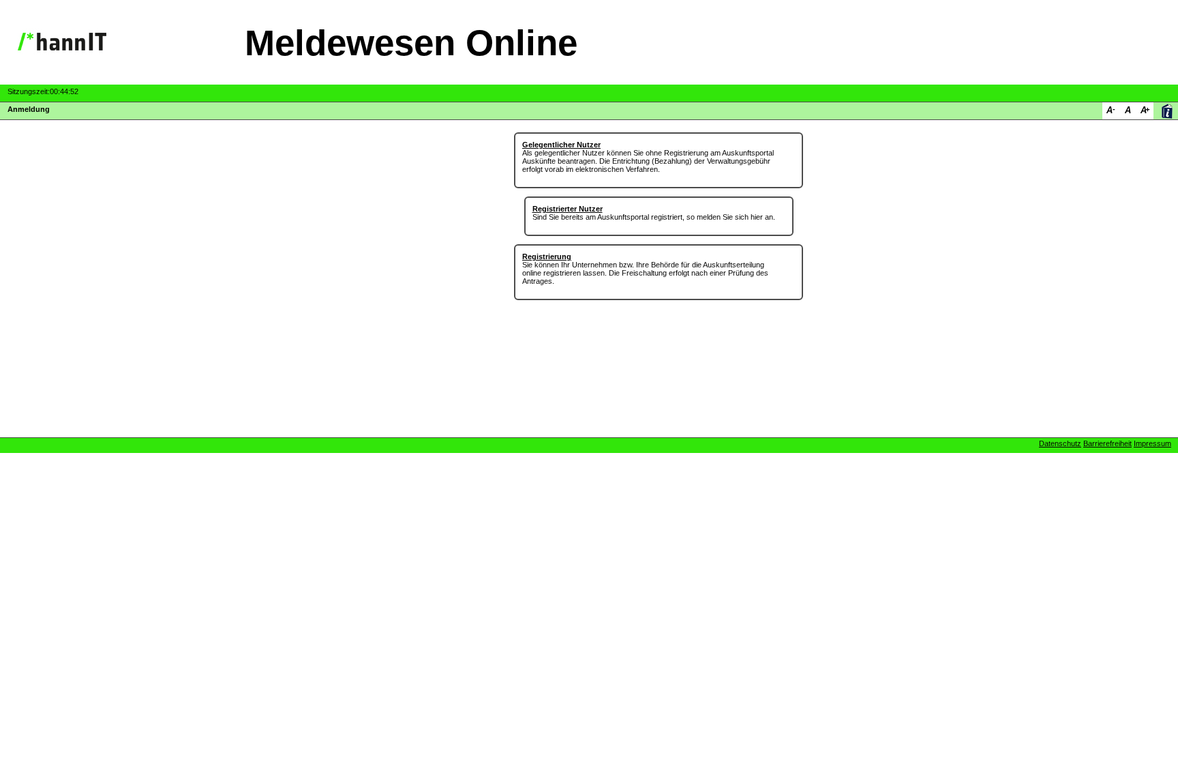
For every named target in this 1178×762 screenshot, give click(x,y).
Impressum (1152, 443)
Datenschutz (1060, 443)
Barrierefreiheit (1107, 443)
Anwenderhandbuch (1166, 110)
